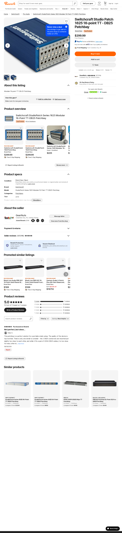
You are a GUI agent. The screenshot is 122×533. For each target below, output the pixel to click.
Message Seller (59, 216)
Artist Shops (95, 9)
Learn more (31, 184)
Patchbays (19, 193)
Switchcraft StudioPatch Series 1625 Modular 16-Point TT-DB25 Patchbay (40, 117)
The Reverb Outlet (10, 9)
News (78, 9)
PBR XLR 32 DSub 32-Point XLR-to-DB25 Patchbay (104, 400)
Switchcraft (20, 187)
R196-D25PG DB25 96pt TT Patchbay (73, 400)
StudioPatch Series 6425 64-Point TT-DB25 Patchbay (46, 400)
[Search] (74, 3)
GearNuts (83, 75)
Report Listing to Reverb (96, 98)
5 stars (37, 301)
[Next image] (20, 135)
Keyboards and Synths (46, 9)
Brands (73, 9)
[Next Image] (66, 45)
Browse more (61, 165)
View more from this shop (59, 221)
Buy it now (95, 54)
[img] (91, 75)
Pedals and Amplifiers (30, 9)
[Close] (66, 27)
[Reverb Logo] (9, 3)
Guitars (20, 9)
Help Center (113, 9)
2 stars (37, 310)
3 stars (37, 307)
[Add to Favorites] (66, 21)
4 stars (37, 304)
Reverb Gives (104, 9)
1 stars (37, 313)
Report (8, 350)
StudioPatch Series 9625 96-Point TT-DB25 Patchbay (17, 400)
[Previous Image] (7, 45)
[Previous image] (6, 135)
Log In (116, 3)
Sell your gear (88, 3)
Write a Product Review (15, 310)
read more (21, 343)
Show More (37, 200)
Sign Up (111, 3)
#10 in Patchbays (31, 121)
